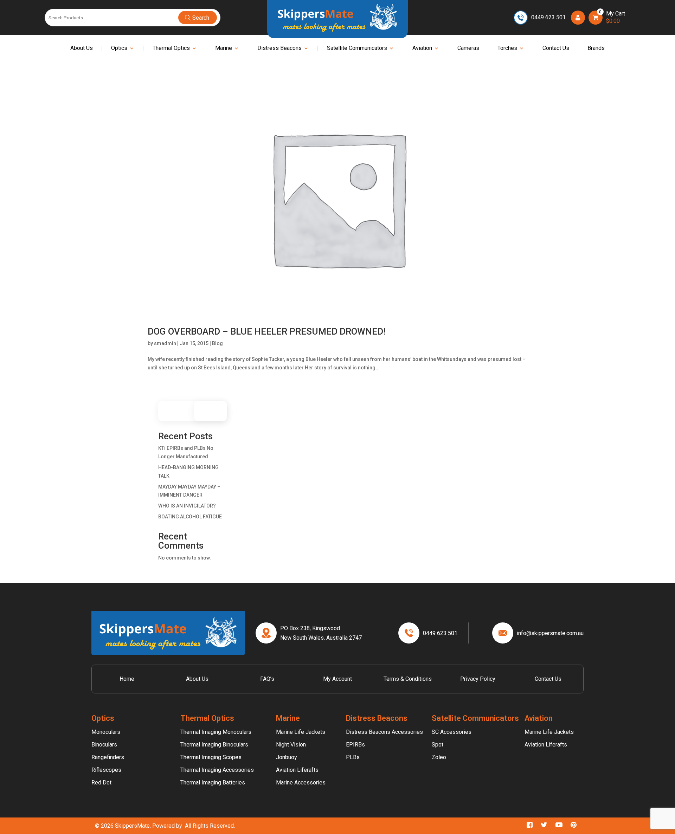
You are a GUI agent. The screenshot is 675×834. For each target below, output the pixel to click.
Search (214, 411)
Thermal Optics (171, 48)
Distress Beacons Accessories (384, 732)
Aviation (422, 48)
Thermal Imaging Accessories (217, 770)
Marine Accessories (301, 782)
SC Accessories (451, 732)
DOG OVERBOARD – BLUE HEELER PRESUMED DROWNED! (267, 331)
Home (127, 678)
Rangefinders (107, 757)
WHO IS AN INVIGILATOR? (187, 506)
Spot (437, 744)
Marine (223, 48)
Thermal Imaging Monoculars (215, 732)
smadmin (165, 343)
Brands (596, 48)
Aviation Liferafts (297, 770)
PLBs (353, 757)
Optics (119, 48)
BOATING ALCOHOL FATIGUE (190, 516)
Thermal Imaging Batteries (212, 782)
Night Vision (291, 744)
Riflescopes (106, 770)
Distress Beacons (279, 48)
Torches (507, 48)
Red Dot (101, 782)
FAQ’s (267, 678)
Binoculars (104, 744)
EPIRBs (355, 744)
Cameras (468, 48)
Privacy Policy (477, 678)
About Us (81, 48)
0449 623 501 (548, 17)
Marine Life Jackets (300, 732)
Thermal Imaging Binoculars (214, 744)
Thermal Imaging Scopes (211, 757)
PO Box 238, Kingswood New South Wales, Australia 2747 (321, 633)
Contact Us (555, 48)
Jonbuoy (286, 757)
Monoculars (105, 732)
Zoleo (439, 757)
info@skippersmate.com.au (550, 633)
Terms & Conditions (408, 678)
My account (337, 678)
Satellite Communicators (357, 48)
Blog (217, 343)
